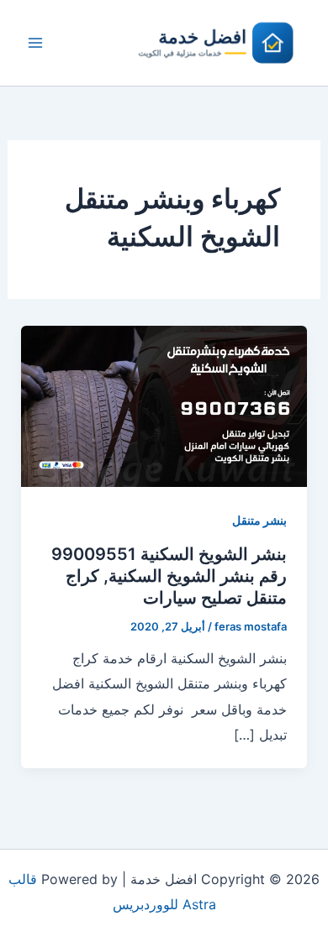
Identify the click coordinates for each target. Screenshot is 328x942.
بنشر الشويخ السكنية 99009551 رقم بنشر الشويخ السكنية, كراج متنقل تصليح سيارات (169, 576)
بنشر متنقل (259, 520)
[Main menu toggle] (35, 42)
